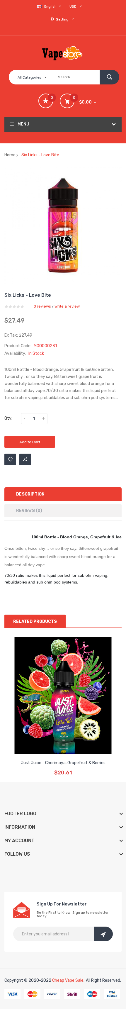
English (50, 6)
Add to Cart (29, 442)
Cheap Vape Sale (68, 980)
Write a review (67, 306)
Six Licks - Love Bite (40, 154)
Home (10, 154)
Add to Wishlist (10, 459)
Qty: (8, 418)
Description (30, 494)
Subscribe (103, 934)
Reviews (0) (29, 510)
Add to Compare (25, 459)
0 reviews (42, 306)
